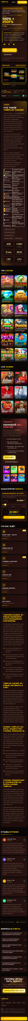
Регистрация (22, 2)
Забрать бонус (8, 50)
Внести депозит (14, 517)
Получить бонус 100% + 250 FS (14, 990)
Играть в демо (9, 457)
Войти (13, 2)
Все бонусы (8, 54)
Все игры (4, 273)
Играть (23, 1016)
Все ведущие (5, 369)
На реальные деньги (11, 462)
